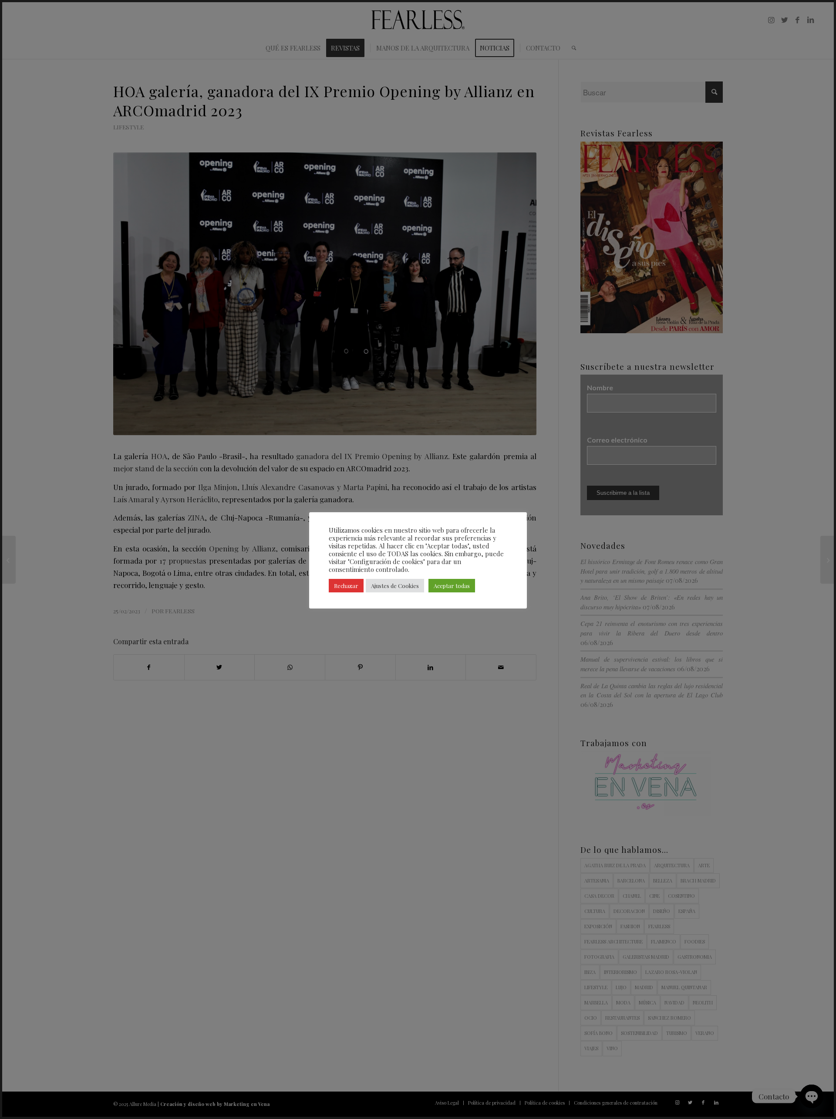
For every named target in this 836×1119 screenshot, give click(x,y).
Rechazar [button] (346, 585)
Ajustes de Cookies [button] (395, 585)
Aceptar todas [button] (452, 585)
